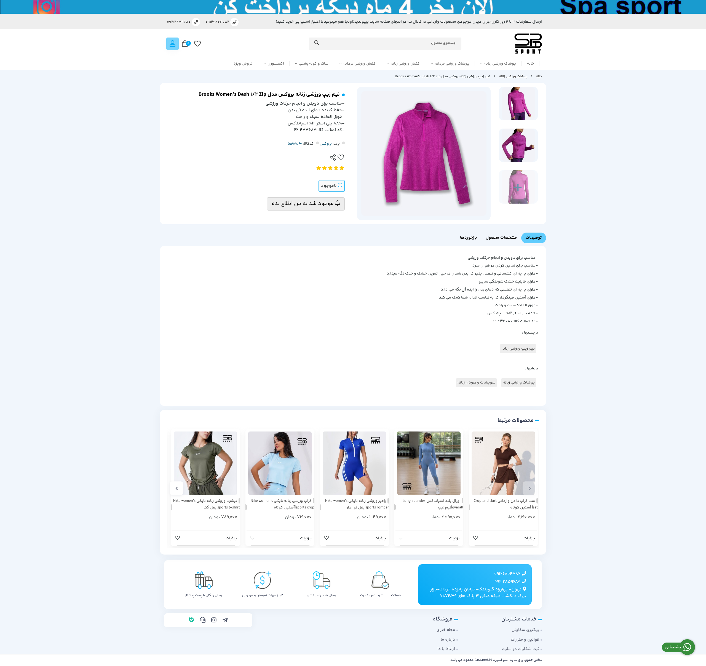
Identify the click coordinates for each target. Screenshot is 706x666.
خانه (530, 64)
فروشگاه (442, 619)
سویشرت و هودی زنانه (476, 383)
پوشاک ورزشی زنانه (500, 64)
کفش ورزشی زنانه (405, 64)
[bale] (191, 620)
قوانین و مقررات (525, 639)
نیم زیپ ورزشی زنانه (518, 349)
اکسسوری (276, 64)
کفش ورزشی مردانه (359, 64)
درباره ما (448, 639)
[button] (529, 488)
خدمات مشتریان (518, 619)
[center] (316, 44)
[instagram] (214, 621)
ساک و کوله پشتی (313, 64)
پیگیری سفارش (525, 630)
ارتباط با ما (446, 649)
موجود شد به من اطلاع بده (303, 203)
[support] (202, 621)
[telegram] (225, 621)
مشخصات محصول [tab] (501, 238)
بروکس (326, 144)
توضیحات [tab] (534, 238)
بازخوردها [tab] (468, 238)
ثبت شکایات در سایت (520, 649)
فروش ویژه (243, 64)
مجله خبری (446, 630)
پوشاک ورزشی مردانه (452, 64)
